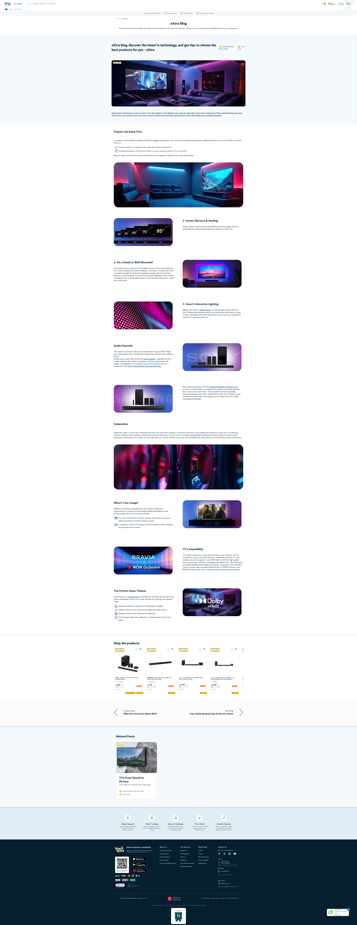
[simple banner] (7, 3)
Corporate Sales (164, 860)
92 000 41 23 (225, 861)
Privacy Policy (206, 898)
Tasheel (200, 850)
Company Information (166, 850)
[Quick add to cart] (140, 649)
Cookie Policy (215, 898)
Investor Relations (165, 857)
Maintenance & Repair (186, 866)
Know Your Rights (203, 860)
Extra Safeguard (184, 853)
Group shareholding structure (168, 863)
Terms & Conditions (232, 898)
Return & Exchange (203, 857)
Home (117, 18)
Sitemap (222, 898)
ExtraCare (183, 857)
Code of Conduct (164, 853)
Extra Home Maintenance (187, 863)
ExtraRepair (183, 860)
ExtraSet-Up (183, 850)
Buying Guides (202, 863)
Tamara (200, 853)
